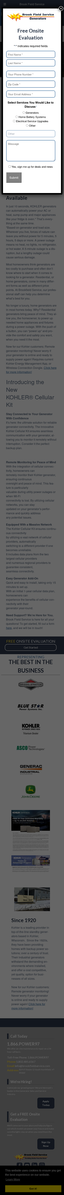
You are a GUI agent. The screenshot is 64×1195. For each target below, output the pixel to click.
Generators (32, 112)
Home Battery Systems (32, 117)
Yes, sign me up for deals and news (32, 166)
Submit (13, 177)
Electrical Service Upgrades (32, 121)
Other (32, 125)
